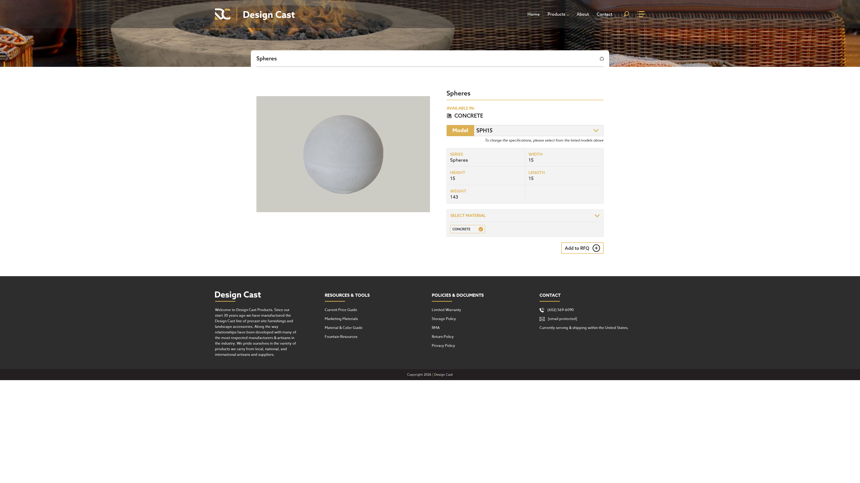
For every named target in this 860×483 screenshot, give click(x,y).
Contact (604, 14)
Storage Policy (444, 319)
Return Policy (443, 336)
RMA (436, 327)
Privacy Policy (443, 345)
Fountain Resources (341, 336)
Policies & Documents (458, 295)
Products (556, 14)
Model (460, 130)
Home (533, 14)
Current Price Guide (341, 310)
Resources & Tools (347, 295)
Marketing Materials (341, 319)
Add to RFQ (577, 248)
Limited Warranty (446, 310)
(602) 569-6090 (560, 310)
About (583, 14)
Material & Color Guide (344, 327)
